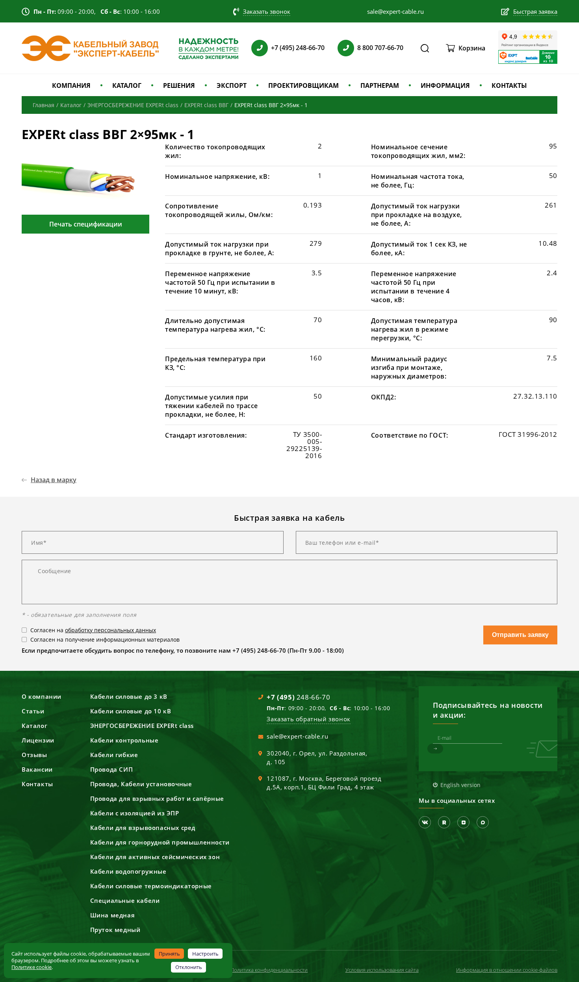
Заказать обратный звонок (308, 719)
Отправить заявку (520, 634)
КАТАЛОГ (126, 85)
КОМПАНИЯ (71, 85)
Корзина (471, 48)
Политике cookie (31, 967)
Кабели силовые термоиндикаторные (151, 886)
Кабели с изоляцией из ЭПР (134, 813)
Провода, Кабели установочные (141, 784)
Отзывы (34, 755)
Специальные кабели (125, 900)
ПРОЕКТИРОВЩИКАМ (303, 85)
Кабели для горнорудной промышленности (160, 842)
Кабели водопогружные (128, 871)
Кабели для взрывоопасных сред (142, 828)
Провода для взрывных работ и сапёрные (157, 798)
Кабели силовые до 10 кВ (130, 711)
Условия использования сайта (382, 969)
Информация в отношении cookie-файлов (506, 969)
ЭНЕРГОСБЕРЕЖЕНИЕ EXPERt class (142, 726)
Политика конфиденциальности (269, 969)
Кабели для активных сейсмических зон (155, 857)
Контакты (37, 784)
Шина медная (112, 915)
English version (460, 785)
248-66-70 (298, 697)
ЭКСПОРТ (232, 85)
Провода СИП (111, 769)
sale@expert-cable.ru (297, 736)
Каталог (34, 726)
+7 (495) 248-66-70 (298, 47)
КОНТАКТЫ (509, 85)
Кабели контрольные (124, 740)
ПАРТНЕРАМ (379, 85)
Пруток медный (115, 930)
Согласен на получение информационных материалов (105, 639)
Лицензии (38, 740)
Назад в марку (53, 479)
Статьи (33, 711)
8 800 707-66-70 (380, 47)
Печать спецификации (85, 224)
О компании (41, 696)
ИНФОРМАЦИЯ (445, 85)
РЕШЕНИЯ (179, 85)
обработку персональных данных (110, 630)
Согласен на (93, 630)
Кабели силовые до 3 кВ (128, 696)
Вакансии (37, 769)
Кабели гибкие (114, 755)
